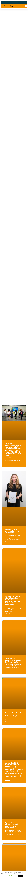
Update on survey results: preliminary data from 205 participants (12, 825)
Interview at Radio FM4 (13, 713)
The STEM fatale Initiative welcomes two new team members (13, 660)
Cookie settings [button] (12, 875)
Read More (7, 464)
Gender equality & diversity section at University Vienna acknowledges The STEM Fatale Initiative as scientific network (14, 767)
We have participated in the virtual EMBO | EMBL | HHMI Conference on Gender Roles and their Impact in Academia (13, 600)
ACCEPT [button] (20, 875)
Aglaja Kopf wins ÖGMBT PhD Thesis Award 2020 (12, 531)
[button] (26, 6)
